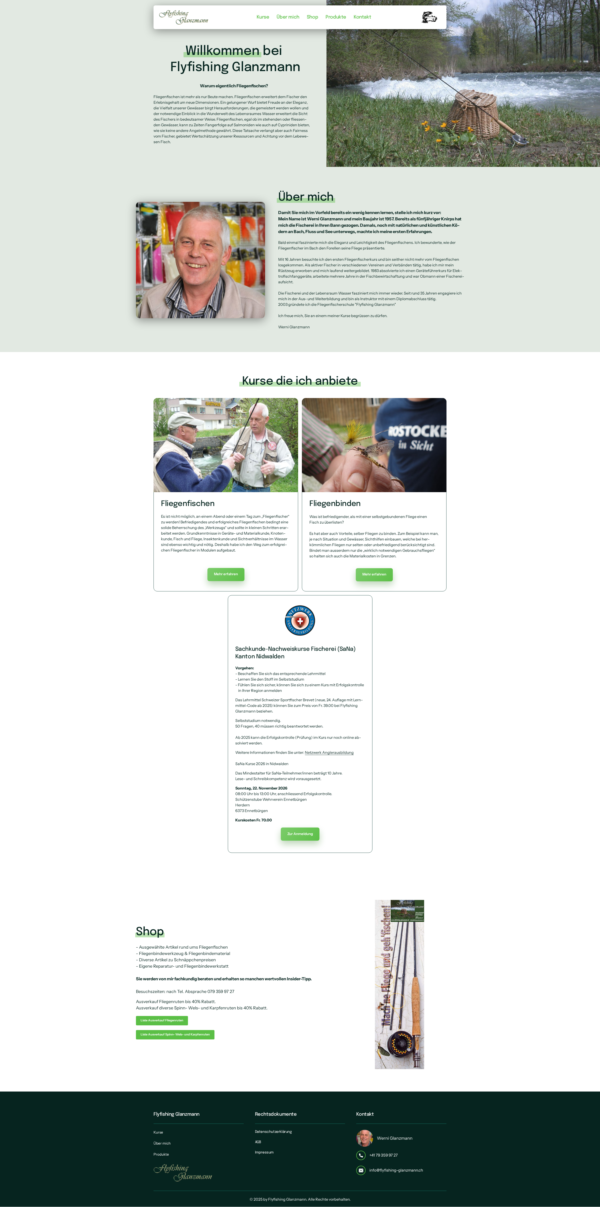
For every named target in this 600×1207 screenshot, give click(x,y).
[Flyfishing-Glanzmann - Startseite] (183, 17)
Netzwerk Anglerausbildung (329, 752)
